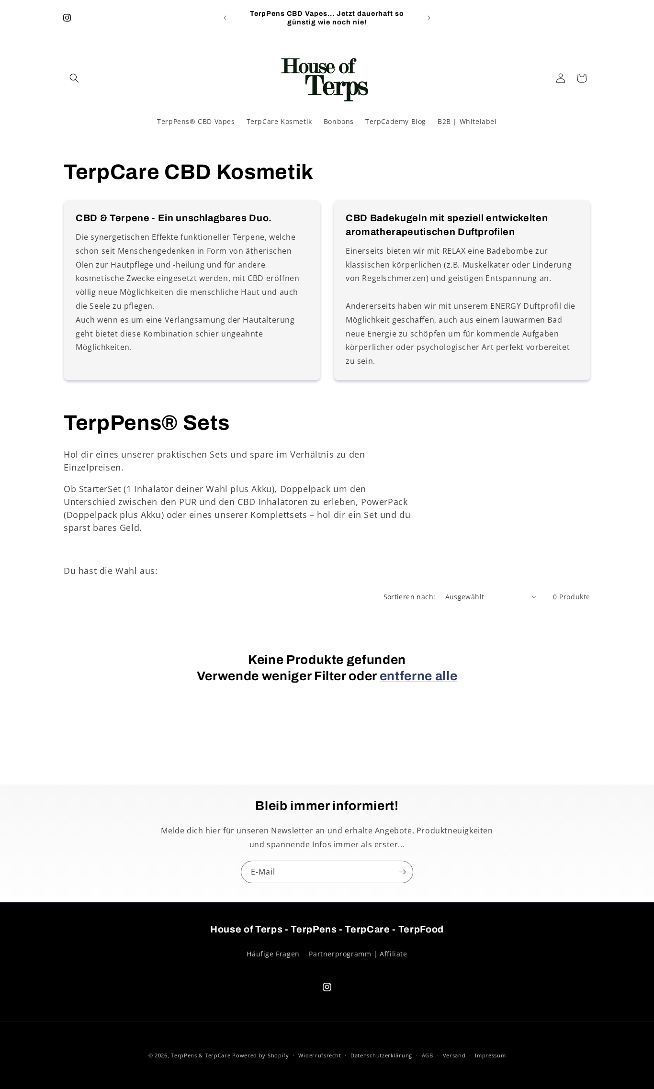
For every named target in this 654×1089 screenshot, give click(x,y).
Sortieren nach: (409, 596)
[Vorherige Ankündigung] (225, 18)
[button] (74, 78)
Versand (454, 1055)
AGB (427, 1055)
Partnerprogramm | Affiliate (358, 953)
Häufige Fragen (273, 953)
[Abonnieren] (402, 872)
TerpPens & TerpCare (200, 1055)
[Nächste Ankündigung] (429, 18)
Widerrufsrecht (319, 1055)
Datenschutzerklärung (381, 1055)
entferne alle (419, 676)
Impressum (490, 1055)
